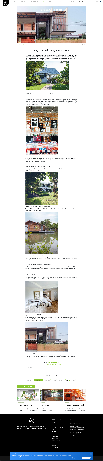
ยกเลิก (78, 457)
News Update (55, 447)
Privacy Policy (73, 435)
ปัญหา (67, 380)
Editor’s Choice (56, 443)
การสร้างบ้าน (61, 380)
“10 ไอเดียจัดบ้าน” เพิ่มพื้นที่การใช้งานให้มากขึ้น (74, 405)
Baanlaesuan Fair (57, 449)
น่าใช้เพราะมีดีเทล (45, 405)
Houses (15, 1)
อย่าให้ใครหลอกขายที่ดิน (53, 363)
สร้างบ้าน (73, 380)
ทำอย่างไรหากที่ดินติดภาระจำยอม (53, 365)
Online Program (56, 452)
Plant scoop (72, 1)
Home (18, 44)
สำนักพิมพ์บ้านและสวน (83, 1)
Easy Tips (51, 1)
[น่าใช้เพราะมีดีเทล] (51, 395)
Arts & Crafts (56, 440)
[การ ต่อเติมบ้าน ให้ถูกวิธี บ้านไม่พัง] (28, 395)
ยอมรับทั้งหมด (86, 457)
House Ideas (22, 44)
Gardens (23, 1)
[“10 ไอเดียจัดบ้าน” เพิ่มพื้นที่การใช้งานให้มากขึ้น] (75, 395)
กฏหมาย (54, 380)
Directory (55, 445)
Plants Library (61, 1)
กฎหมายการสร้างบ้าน (38, 380)
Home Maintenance (33, 1)
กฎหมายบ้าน (47, 380)
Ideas (43, 1)
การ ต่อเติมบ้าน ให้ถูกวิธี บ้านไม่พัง (25, 405)
